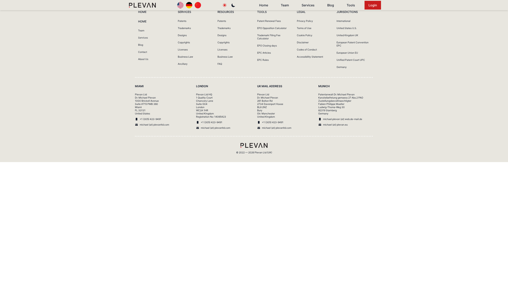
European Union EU (347, 52)
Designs (182, 35)
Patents (182, 20)
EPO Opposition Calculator (272, 28)
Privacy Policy (305, 20)
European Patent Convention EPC (352, 44)
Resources (225, 12)
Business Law (185, 56)
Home (263, 5)
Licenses (183, 49)
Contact (142, 51)
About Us (143, 59)
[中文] (197, 5)
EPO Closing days (267, 45)
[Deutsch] (189, 5)
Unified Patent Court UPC (351, 59)
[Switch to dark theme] (233, 5)
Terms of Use (304, 28)
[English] (180, 5)
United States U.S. (347, 28)
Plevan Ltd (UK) (263, 152)
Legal (301, 12)
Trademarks (184, 28)
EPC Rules (263, 59)
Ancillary (183, 63)
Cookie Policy (304, 35)
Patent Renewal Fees (269, 20)
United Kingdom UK (347, 35)
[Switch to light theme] (224, 5)
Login (372, 5)
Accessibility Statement (310, 56)
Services (308, 5)
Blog (330, 5)
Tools (351, 5)
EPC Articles (264, 52)
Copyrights (184, 42)
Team (285, 5)
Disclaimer (303, 42)
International (343, 20)
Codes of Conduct (307, 49)
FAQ (219, 63)
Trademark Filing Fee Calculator (268, 37)
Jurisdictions (347, 12)
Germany (342, 67)
